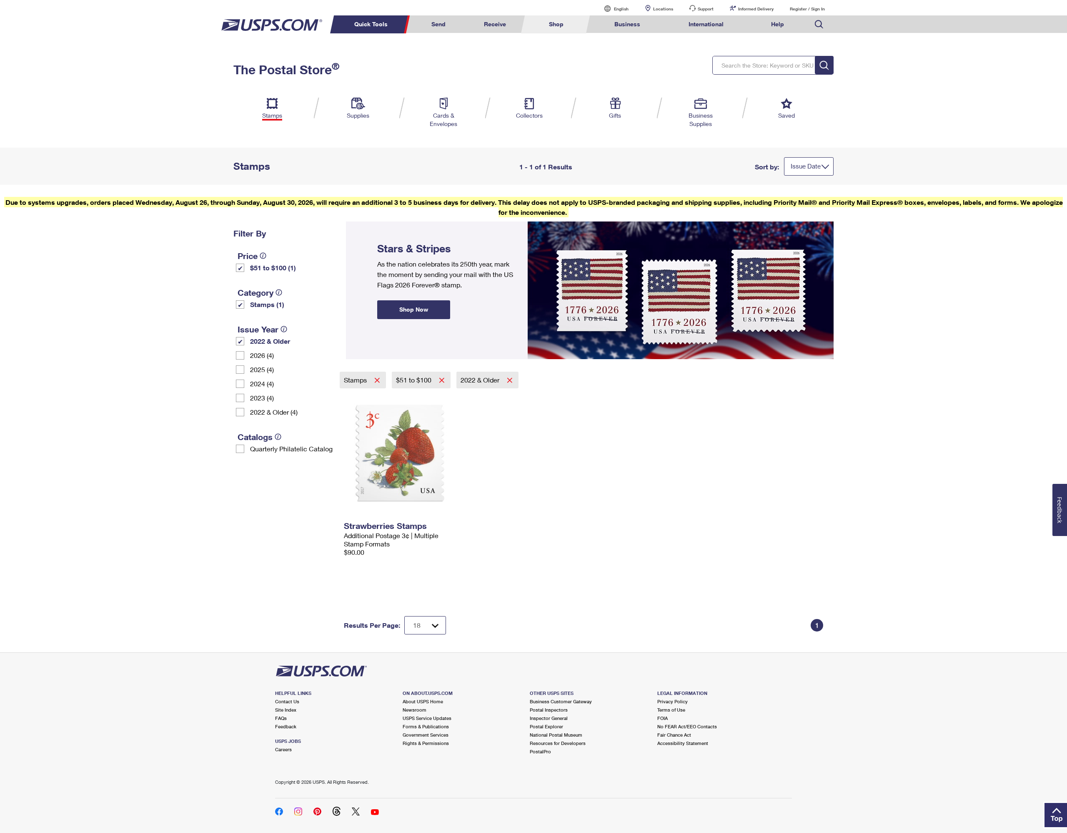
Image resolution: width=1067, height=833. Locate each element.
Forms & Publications (426, 726)
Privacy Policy (672, 701)
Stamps (356, 380)
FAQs (281, 718)
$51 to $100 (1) (273, 268)
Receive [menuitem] (495, 24)
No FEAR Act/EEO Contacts (687, 726)
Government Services (425, 734)
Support (706, 8)
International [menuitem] (706, 24)
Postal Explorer (546, 726)
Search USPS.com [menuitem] (819, 24)
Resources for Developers (558, 743)
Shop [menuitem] (556, 24)
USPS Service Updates (427, 718)
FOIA (662, 718)
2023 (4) (262, 398)
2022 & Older (270, 341)
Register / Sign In (807, 8)
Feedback (285, 726)
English (613, 8)
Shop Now (356, 224)
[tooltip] (263, 255)
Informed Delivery (756, 8)
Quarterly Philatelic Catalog (291, 449)
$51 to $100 (414, 380)
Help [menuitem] (777, 24)
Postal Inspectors (549, 709)
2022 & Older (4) (274, 412)
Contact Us (287, 701)
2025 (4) (262, 369)
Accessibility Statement (682, 743)
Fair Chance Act (674, 734)
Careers (283, 749)
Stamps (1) (267, 304)
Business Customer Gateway (561, 701)
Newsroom (414, 709)
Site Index (285, 709)
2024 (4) (262, 384)
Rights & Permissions (426, 743)
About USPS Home (423, 701)
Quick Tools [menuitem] (371, 24)
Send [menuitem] (438, 24)
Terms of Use (671, 709)
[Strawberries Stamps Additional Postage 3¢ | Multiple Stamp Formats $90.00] (401, 453)
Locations (663, 8)
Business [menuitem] (627, 24)
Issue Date (806, 166)
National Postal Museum (556, 734)
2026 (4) (262, 355)
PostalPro (540, 751)
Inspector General (549, 718)
